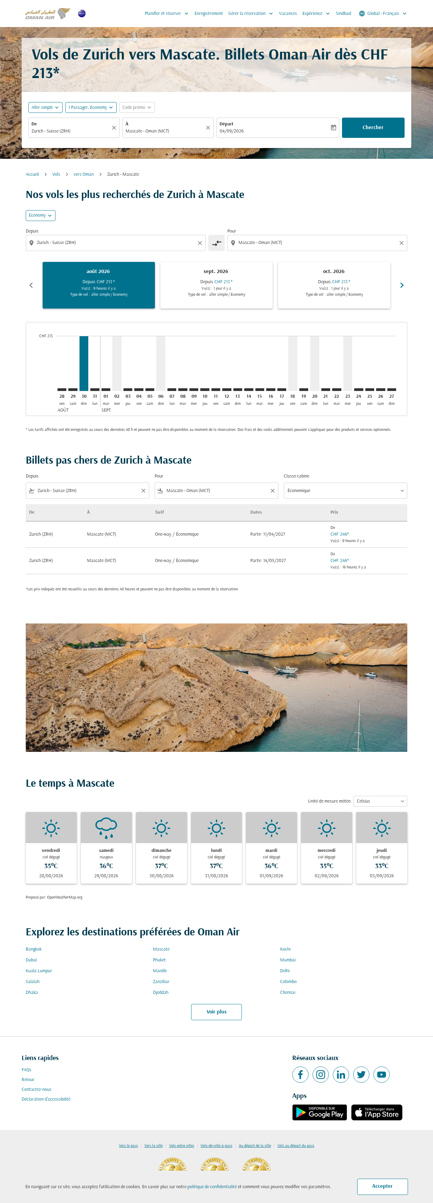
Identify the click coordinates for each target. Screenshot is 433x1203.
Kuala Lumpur (39, 971)
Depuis (32, 231)
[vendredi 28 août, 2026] (62, 389)
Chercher (373, 127)
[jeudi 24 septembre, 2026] (358, 389)
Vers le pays (128, 1146)
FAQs (26, 1070)
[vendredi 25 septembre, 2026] (369, 389)
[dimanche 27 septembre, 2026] (391, 389)
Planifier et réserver (167, 13)
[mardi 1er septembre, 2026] (105, 389)
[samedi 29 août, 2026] (72, 389)
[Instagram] (321, 1074)
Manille (160, 971)
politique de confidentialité (212, 1186)
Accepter (382, 1186)
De (34, 124)
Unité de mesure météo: (329, 801)
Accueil (32, 174)
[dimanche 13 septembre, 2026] (237, 389)
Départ (226, 124)
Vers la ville (153, 1146)
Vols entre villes (181, 1146)
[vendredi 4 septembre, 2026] (138, 389)
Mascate (161, 949)
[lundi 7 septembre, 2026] (171, 389)
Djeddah (160, 992)
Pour (231, 231)
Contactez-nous (36, 1089)
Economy (37, 215)
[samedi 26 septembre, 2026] (380, 389)
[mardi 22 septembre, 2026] (336, 389)
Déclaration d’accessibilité (46, 1099)
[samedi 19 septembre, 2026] (303, 389)
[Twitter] (361, 1074)
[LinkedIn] (341, 1074)
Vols (56, 174)
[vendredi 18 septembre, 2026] (292, 363)
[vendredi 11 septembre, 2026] (215, 389)
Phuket (159, 960)
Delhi (285, 971)
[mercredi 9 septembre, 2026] (193, 389)
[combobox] (70, 131)
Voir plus (217, 1012)
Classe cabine (296, 476)
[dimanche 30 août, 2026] (83, 363)
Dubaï (31, 960)
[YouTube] (381, 1074)
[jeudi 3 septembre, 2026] (127, 389)
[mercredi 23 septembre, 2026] (347, 363)
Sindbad (343, 13)
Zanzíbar (161, 981)
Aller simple (42, 107)
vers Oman (84, 174)
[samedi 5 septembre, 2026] (149, 389)
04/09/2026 (232, 131)
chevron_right (401, 285)
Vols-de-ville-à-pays (216, 1146)
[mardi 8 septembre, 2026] (182, 389)
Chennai (287, 992)
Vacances (288, 13)
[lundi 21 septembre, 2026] (325, 389)
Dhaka (32, 992)
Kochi (285, 949)
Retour (28, 1079)
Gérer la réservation (251, 13)
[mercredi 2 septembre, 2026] (116, 363)
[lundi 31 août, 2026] (94, 389)
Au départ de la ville (255, 1146)
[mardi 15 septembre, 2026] (259, 389)
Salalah (33, 981)
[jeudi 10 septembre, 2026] (204, 389)
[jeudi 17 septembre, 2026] (281, 389)
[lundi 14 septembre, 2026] (248, 389)
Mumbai (288, 960)
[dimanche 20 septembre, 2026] (314, 363)
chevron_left (31, 285)
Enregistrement (209, 13)
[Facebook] (300, 1074)
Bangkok (34, 949)
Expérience (316, 13)
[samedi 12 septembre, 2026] (226, 389)
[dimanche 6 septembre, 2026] (160, 363)
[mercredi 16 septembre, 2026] (270, 389)
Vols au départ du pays (295, 1146)
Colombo (288, 981)
